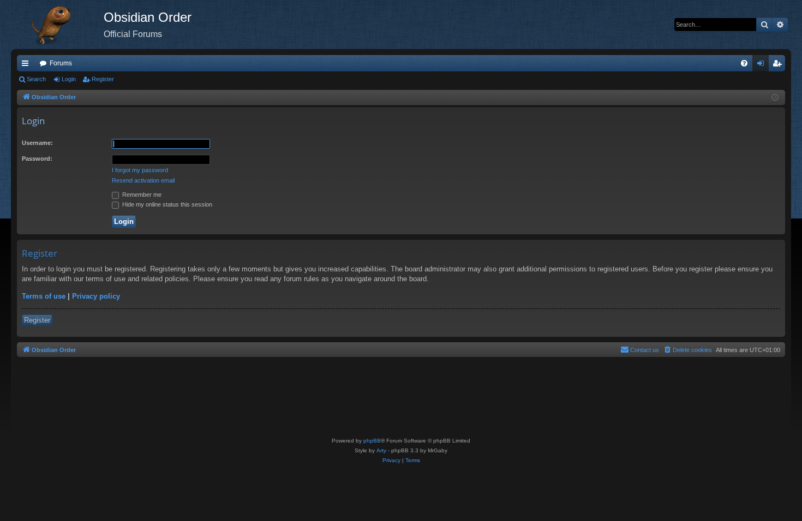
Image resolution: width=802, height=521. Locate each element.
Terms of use (43, 296)
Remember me (141, 194)
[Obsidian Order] (57, 24)
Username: (37, 143)
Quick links (27, 65)
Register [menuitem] (779, 65)
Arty (381, 450)
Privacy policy (96, 296)
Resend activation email (143, 180)
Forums (61, 63)
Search (36, 79)
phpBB (372, 441)
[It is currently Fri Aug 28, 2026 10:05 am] (775, 98)
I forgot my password (140, 170)
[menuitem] (744, 63)
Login (69, 79)
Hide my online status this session (166, 204)
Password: (37, 158)
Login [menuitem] (763, 65)
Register (103, 79)
